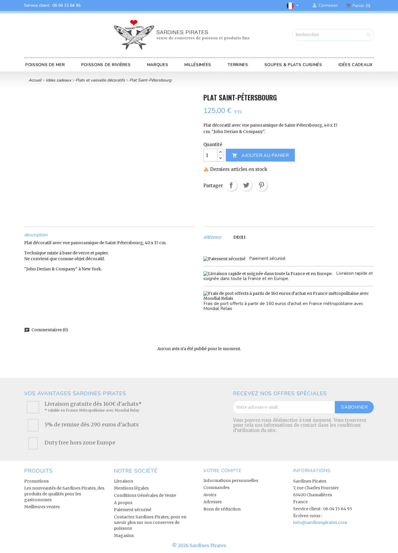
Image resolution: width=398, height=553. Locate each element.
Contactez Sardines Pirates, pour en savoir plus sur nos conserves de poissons (150, 522)
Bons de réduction (222, 509)
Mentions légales (131, 488)
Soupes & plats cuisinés (293, 65)
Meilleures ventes (42, 506)
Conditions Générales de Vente (145, 495)
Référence (212, 237)
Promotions (36, 481)
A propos (123, 502)
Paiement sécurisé (132, 509)
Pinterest (261, 185)
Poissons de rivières (106, 65)
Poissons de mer (45, 65)
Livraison (123, 481)
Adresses (212, 501)
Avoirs (209, 494)
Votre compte (222, 470)
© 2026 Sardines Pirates (199, 545)
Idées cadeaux (356, 65)
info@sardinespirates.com (320, 522)
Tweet (246, 185)
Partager (231, 185)
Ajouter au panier (260, 155)
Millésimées (197, 65)
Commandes (216, 487)
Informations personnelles (230, 480)
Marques (157, 65)
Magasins (124, 535)
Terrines (238, 65)
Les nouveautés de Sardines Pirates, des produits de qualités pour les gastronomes (64, 493)
